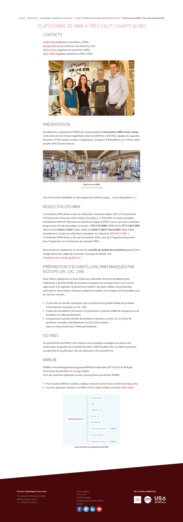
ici (133, 197)
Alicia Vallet (49, 53)
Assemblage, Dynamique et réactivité (56, 18)
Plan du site (81, 494)
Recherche (55, 6)
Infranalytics (92, 218)
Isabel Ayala (49, 42)
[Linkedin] (93, 509)
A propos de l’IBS (38, 6)
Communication (91, 6)
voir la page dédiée (79, 371)
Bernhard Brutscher (53, 46)
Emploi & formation (112, 6)
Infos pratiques (82, 491)
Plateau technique (72, 6)
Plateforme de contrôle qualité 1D (61, 257)
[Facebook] (79, 509)
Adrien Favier (50, 49)
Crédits (79, 504)
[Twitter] (86, 509)
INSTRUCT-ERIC (118, 233)
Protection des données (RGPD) (90, 500)
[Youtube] (99, 509)
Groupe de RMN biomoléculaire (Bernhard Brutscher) (97, 18)
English (166, 6)
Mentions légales (83, 497)
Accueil (22, 18)
